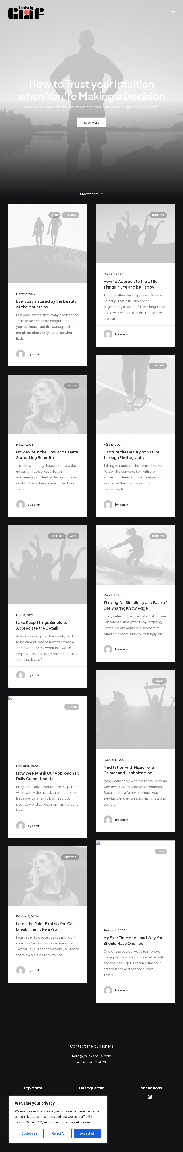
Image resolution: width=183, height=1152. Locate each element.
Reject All (58, 1133)
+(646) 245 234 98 (91, 1062)
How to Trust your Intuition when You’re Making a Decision (91, 89)
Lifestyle (158, 365)
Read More (91, 122)
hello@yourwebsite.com (91, 1056)
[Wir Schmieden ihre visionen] (26, 12)
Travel (72, 385)
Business (71, 215)
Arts (54, 215)
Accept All (87, 1133)
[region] (58, 1119)
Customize (29, 1133)
